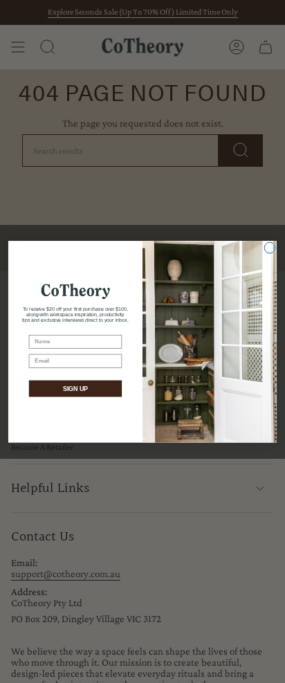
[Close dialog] (269, 247)
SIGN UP (76, 388)
